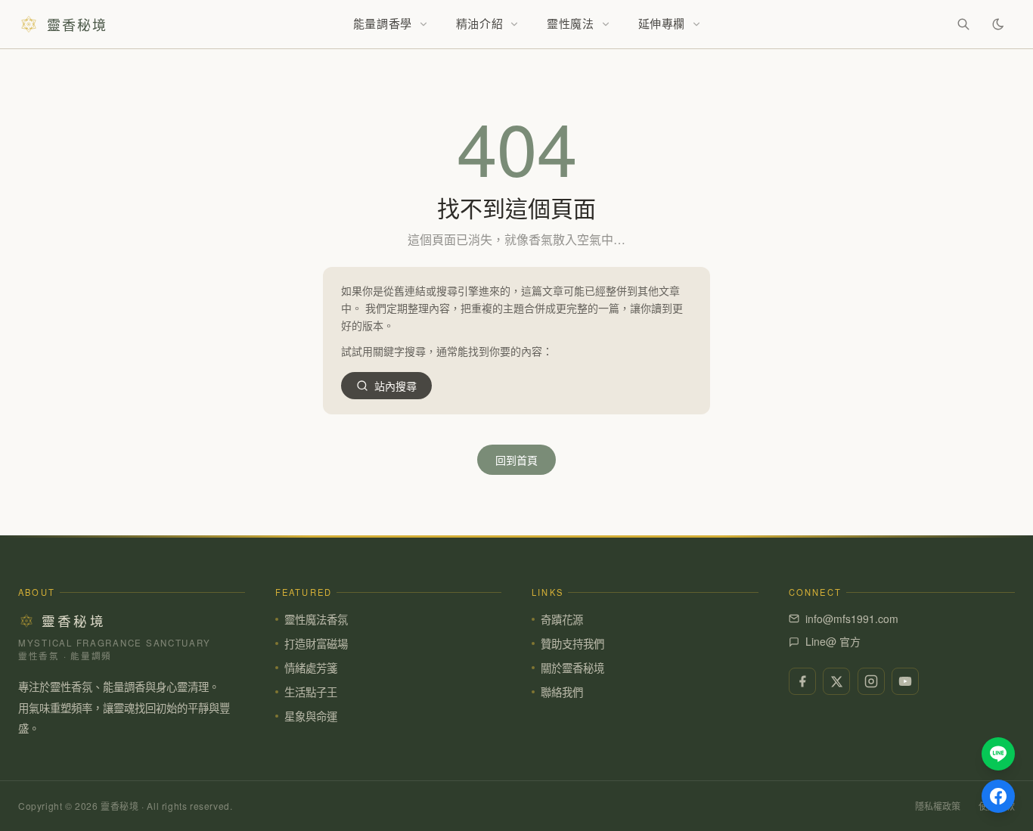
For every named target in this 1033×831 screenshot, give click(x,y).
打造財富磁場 (316, 643)
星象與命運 (310, 716)
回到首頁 (516, 459)
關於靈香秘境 (572, 667)
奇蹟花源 (562, 619)
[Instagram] (871, 681)
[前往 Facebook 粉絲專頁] (998, 796)
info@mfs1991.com (851, 618)
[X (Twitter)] (836, 681)
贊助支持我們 (572, 643)
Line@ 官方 (833, 641)
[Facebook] (802, 681)
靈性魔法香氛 (316, 619)
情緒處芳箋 (310, 667)
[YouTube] (905, 681)
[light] (998, 24)
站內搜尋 (395, 385)
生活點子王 (310, 691)
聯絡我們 (562, 691)
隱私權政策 (937, 805)
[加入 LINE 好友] (998, 754)
